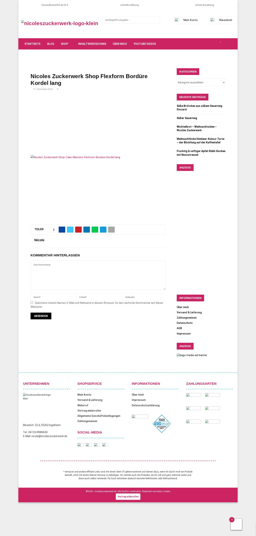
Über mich (120, 43)
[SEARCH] (156, 20)
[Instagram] (208, 44)
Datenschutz (185, 322)
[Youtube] (216, 44)
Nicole (39, 240)
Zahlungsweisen (187, 317)
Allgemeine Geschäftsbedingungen (98, 415)
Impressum (184, 333)
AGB (179, 328)
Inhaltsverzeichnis (92, 43)
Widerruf (82, 405)
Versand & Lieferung (189, 312)
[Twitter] (204, 44)
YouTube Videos (145, 43)
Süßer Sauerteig (187, 118)
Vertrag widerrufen (89, 410)
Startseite (32, 43)
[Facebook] (200, 44)
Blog (50, 43)
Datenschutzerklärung (145, 405)
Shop (64, 43)
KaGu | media (163, 491)
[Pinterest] (212, 44)
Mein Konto (190, 20)
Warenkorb (225, 20)
